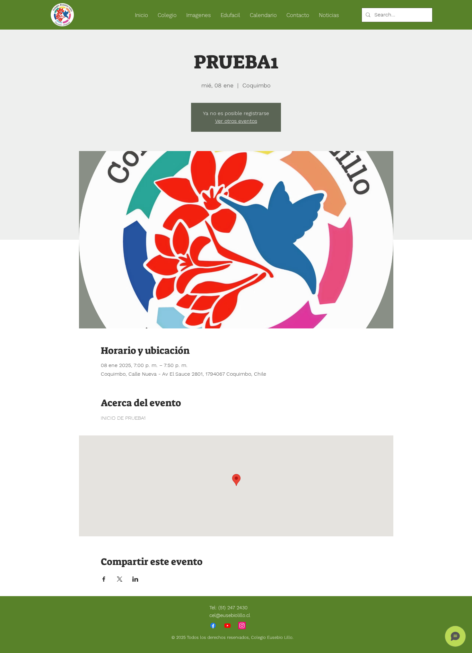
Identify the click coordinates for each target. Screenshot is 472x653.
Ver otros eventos (236, 121)
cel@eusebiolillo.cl (229, 615)
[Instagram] (242, 625)
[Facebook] (213, 625)
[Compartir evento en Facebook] (104, 579)
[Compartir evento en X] (120, 579)
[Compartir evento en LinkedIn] (135, 579)
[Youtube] (227, 625)
